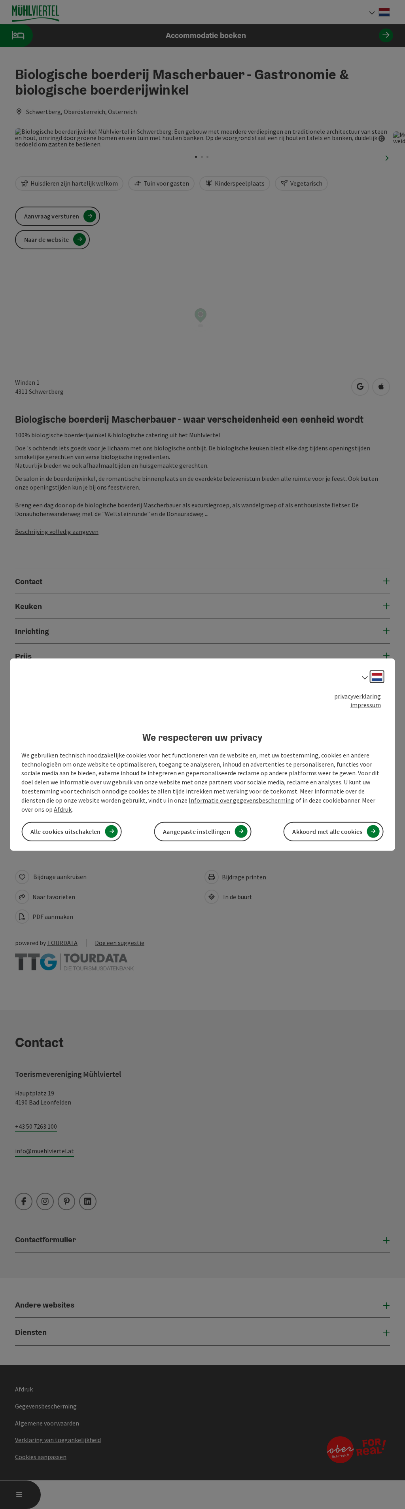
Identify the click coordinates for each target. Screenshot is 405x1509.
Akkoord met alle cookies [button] (327, 831)
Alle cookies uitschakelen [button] (65, 831)
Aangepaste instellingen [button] (196, 831)
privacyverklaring (357, 696)
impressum (365, 705)
